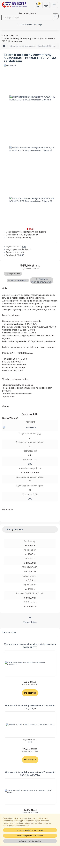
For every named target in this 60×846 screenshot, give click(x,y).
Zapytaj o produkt (12, 274)
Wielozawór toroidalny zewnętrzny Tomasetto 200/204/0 (30, 707)
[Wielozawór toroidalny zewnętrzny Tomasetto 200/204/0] (30, 724)
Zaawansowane (25, 25)
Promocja (38, 25)
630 (22, 255)
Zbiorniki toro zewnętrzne (22, 46)
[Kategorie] (54, 5)
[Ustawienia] (46, 5)
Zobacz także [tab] (30, 622)
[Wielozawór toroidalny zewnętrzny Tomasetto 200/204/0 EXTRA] (30, 791)
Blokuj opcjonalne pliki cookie (30, 836)
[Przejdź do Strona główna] (4, 46)
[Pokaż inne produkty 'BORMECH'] (10, 66)
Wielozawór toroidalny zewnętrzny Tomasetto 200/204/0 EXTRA (30, 774)
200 (24, 246)
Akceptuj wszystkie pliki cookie (30, 830)
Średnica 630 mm (46, 46)
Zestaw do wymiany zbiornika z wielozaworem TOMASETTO (30, 646)
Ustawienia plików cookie (30, 841)
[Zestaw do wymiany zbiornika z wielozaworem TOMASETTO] (30, 663)
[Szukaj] (56, 16)
